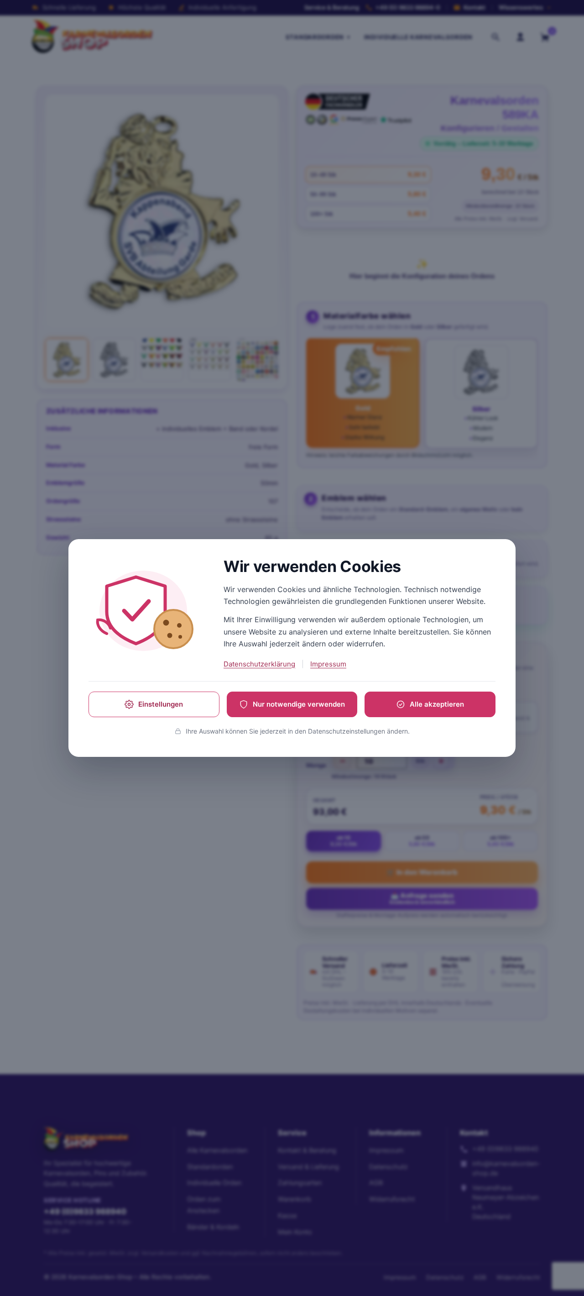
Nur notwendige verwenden (299, 704)
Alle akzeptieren (437, 704)
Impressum (328, 664)
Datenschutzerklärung (259, 664)
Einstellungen (160, 704)
